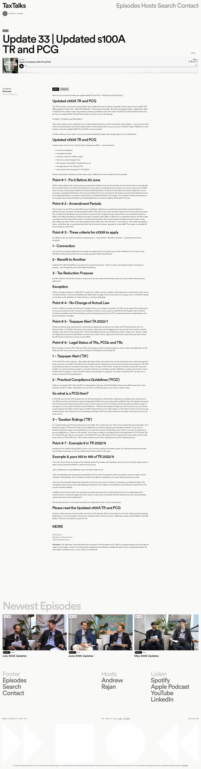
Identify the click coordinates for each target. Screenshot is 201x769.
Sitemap (126, 719)
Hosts (148, 5)
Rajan (108, 686)
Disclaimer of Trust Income (62, 537)
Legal (120, 719)
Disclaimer (185, 765)
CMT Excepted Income (61, 540)
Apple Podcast (170, 686)
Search (166, 5)
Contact (187, 5)
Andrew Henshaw (113, 127)
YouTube (162, 693)
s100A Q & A (57, 535)
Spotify (160, 680)
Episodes (128, 5)
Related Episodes (10, 94)
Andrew (112, 680)
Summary (7, 91)
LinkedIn (162, 699)
